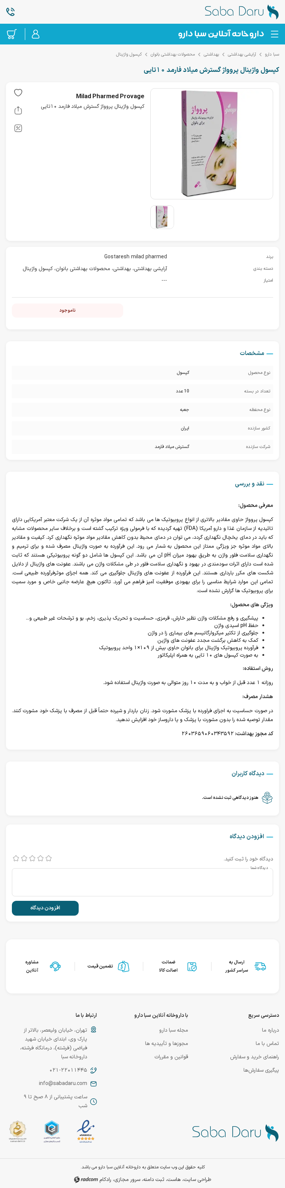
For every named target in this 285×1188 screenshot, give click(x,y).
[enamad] (86, 1132)
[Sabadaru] (220, 34)
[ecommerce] (52, 1132)
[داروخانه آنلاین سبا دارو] (233, 12)
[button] (18, 94)
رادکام (105, 1180)
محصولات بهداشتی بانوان (173, 54)
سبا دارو (272, 54)
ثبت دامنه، (153, 1180)
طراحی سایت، (196, 1180)
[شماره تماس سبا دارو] (51, 11)
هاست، (173, 1180)
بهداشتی (211, 54)
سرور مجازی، (126, 1180)
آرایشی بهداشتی (242, 54)
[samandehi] (17, 1133)
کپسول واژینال (129, 54)
